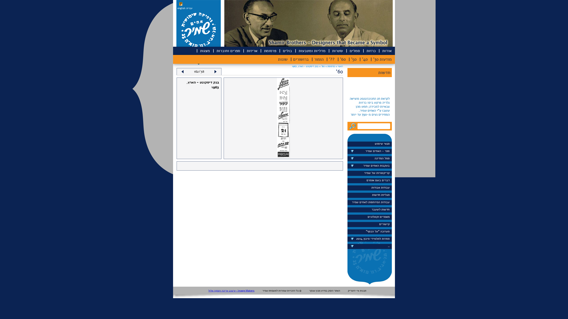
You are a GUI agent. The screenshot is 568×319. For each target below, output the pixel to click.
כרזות (371, 50)
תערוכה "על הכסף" (378, 231)
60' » (321, 66)
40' (365, 59)
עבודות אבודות (380, 187)
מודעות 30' (382, 59)
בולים (287, 50)
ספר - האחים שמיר (377, 151)
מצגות (205, 50)
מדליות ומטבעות (312, 50)
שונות (283, 59)
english (181, 8)
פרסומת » (330, 66)
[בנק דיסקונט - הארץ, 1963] (283, 156)
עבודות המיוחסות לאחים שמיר (371, 202)
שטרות (337, 50)
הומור (318, 59)
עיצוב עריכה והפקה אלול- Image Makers (231, 290)
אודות (387, 50)
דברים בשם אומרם (378, 180)
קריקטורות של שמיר (377, 173)
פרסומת (270, 50)
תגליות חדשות (381, 195)
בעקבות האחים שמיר (376, 165)
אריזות (252, 50)
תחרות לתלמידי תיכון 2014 (373, 239)
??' (332, 59)
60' (343, 59)
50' (354, 59)
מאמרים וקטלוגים (379, 217)
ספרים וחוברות (228, 50)
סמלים (355, 50)
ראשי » (339, 66)
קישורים (384, 224)
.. (389, 246)
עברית (189, 8)
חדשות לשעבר (381, 209)
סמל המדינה (382, 158)
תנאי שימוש (382, 144)
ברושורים (301, 59)
